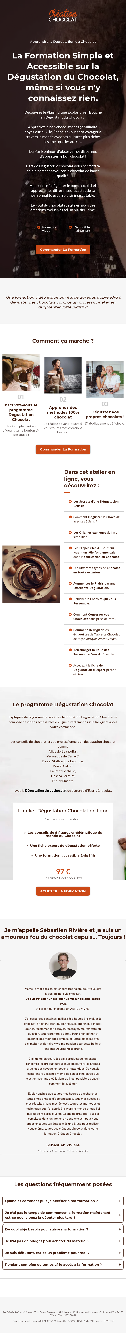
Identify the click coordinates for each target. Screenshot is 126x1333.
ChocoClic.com (24, 1312)
